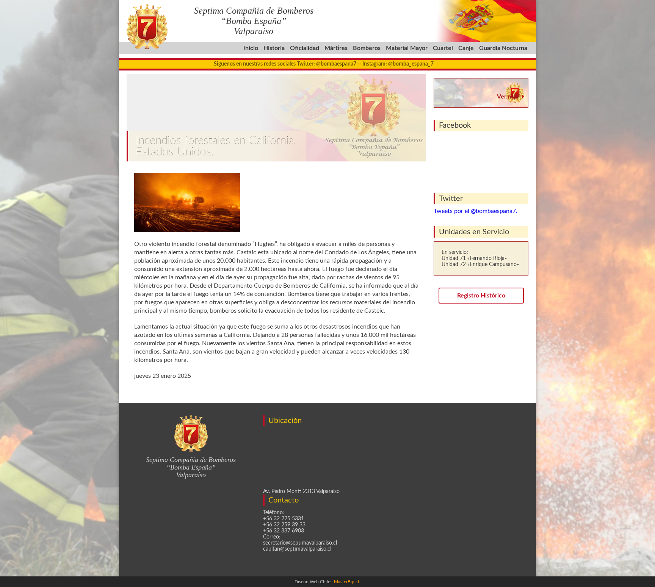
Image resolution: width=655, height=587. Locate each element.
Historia (274, 48)
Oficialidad (304, 48)
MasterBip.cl (346, 581)
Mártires (336, 48)
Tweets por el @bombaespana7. (475, 211)
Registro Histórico (481, 296)
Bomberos (367, 48)
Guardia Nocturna (503, 48)
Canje (466, 48)
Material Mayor (407, 48)
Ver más (508, 97)
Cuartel (443, 48)
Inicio (250, 48)
